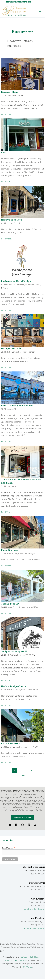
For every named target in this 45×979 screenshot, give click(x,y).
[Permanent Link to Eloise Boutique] (22, 532)
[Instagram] (22, 824)
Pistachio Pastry (10, 743)
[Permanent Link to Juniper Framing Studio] (22, 633)
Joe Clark (24, 957)
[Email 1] (10, 824)
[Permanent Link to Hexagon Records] (22, 330)
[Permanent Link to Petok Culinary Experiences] (22, 387)
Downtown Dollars (22, 2)
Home (9, 2)
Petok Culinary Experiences (17, 405)
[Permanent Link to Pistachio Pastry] (22, 725)
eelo (3, 152)
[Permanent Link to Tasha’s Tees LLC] (22, 585)
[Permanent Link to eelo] (22, 134)
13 (31, 770)
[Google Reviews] (35, 824)
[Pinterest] (29, 824)
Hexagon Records (11, 348)
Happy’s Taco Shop (11, 219)
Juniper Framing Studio (14, 651)
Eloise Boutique (9, 550)
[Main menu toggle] (39, 11)
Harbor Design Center (13, 686)
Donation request (22, 818)
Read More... (6, 114)
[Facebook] (16, 824)
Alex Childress (21, 960)
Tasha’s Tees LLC (10, 603)
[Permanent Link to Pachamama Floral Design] (22, 261)
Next (24, 775)
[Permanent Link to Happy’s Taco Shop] (22, 201)
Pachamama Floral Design (16, 281)
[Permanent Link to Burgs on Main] (22, 74)
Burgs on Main (9, 92)
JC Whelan (27, 967)
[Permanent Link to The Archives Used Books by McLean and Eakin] (22, 461)
